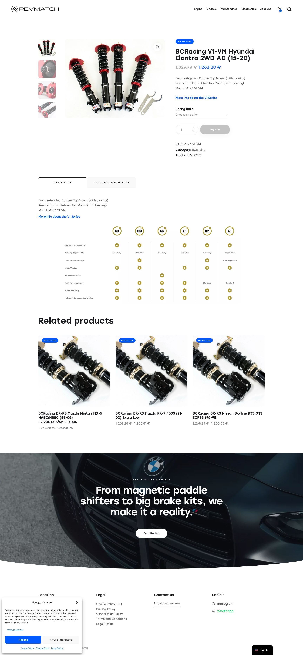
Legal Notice (57, 648)
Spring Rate (184, 109)
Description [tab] (63, 182)
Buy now (215, 129)
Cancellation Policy (109, 614)
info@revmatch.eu (167, 603)
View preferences (61, 639)
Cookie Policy (27, 648)
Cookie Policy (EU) (109, 604)
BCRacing (198, 150)
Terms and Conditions (111, 619)
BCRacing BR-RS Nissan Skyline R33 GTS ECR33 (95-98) (227, 415)
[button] (77, 602)
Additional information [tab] (112, 182)
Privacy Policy (42, 648)
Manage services (15, 629)
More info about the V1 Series (196, 98)
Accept (23, 639)
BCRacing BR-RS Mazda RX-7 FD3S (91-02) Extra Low (149, 415)
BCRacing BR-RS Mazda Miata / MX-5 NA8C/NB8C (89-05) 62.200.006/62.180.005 (70, 417)
